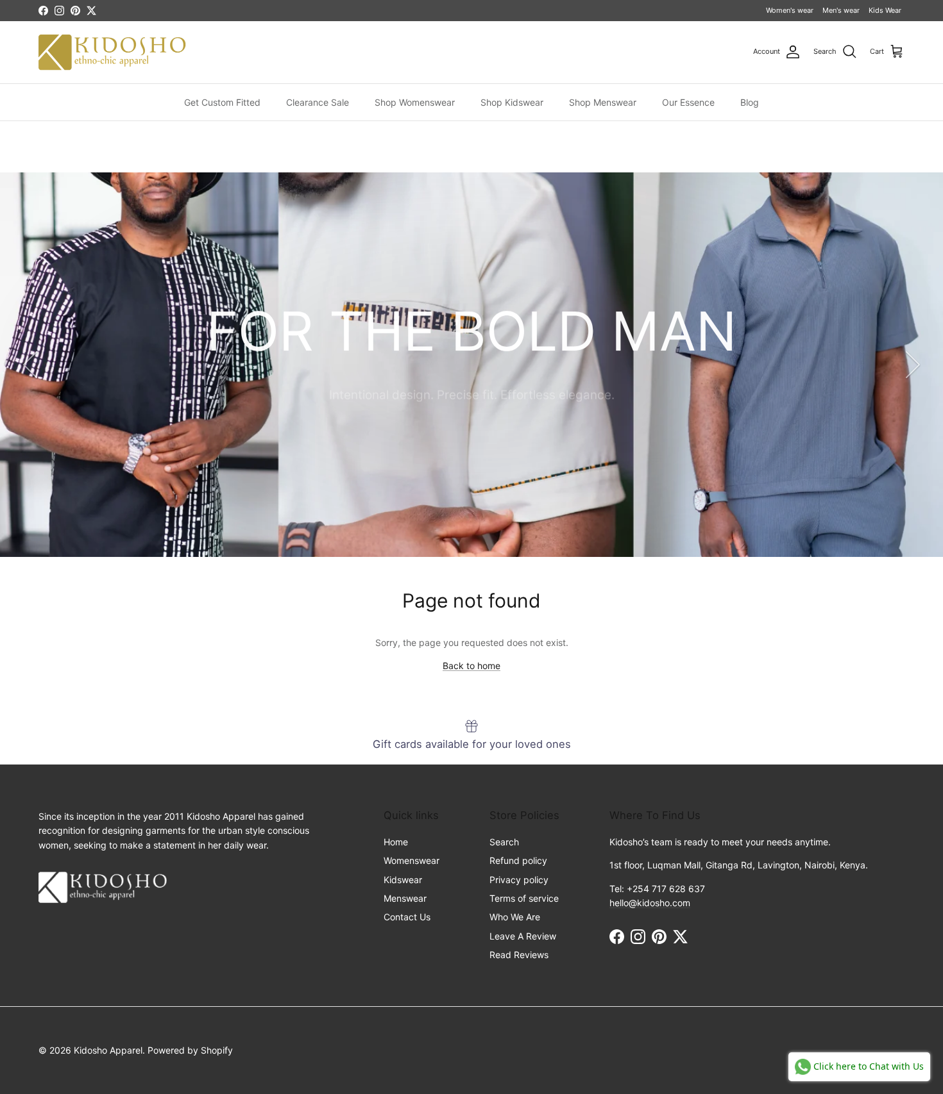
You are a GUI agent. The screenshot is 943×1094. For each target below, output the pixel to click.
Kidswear (403, 879)
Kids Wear (885, 10)
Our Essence (688, 102)
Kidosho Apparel (108, 1050)
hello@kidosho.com (649, 902)
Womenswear (411, 860)
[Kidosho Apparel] (112, 52)
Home (396, 841)
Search (504, 841)
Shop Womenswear (415, 102)
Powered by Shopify (190, 1050)
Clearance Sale (317, 102)
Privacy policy (518, 879)
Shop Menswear (602, 102)
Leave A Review (522, 936)
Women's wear (789, 10)
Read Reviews (518, 954)
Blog (749, 102)
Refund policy (518, 860)
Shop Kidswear (511, 102)
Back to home (471, 665)
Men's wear (841, 10)
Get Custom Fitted (222, 102)
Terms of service (524, 898)
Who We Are (514, 916)
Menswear (405, 898)
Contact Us (407, 916)
